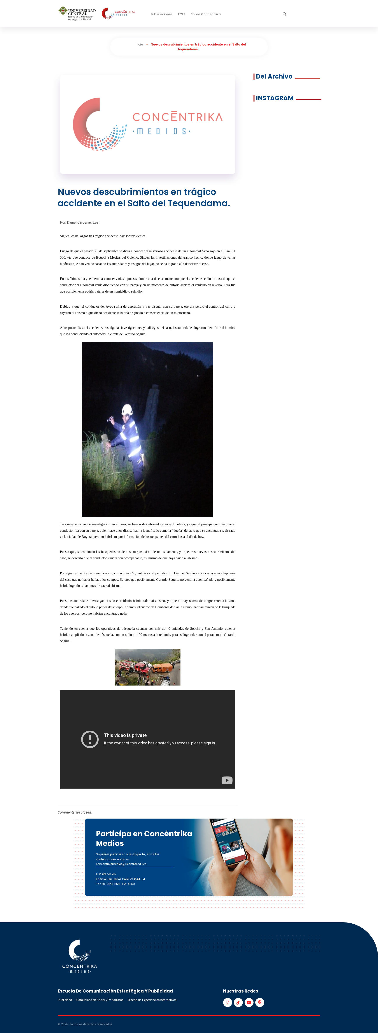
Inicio (139, 44)
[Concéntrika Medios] (97, 14)
